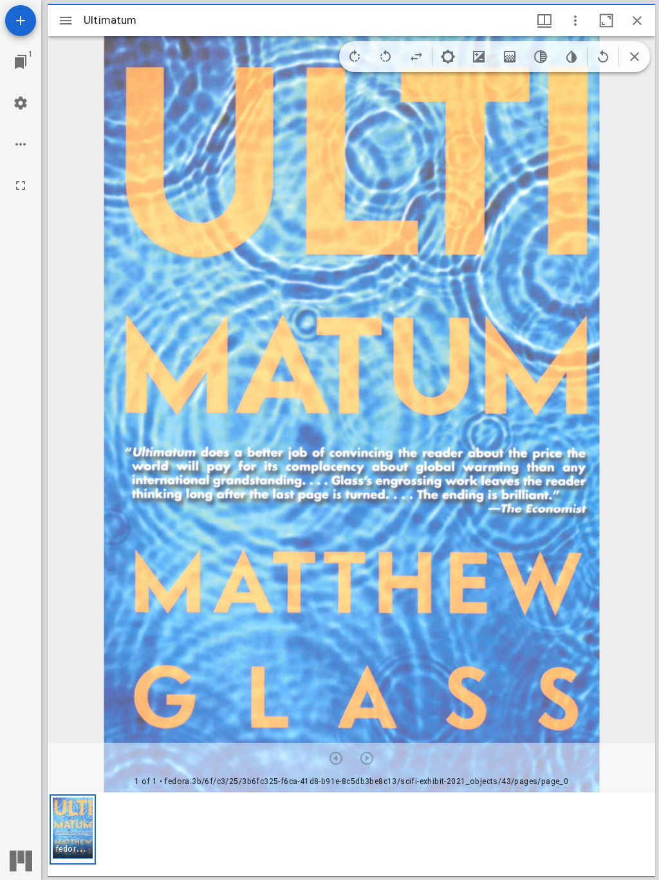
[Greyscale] (540, 56)
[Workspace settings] (20, 103)
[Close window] (637, 20)
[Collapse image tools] (634, 56)
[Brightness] (447, 56)
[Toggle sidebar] (65, 20)
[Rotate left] (385, 56)
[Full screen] (20, 185)
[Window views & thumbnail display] (544, 20)
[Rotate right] (354, 56)
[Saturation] (509, 56)
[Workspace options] (20, 144)
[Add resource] (20, 20)
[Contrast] (478, 56)
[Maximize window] (606, 20)
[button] (73, 829)
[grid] (351, 834)
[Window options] (575, 20)
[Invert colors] (571, 56)
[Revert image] (603, 56)
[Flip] (416, 56)
